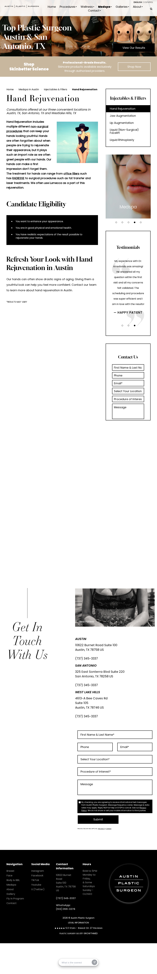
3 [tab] (128, 222)
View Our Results (134, 48)
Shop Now (134, 67)
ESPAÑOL (148, 2)
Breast (10, 871)
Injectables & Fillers (55, 89)
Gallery (10, 894)
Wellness (87, 6)
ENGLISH (138, 2)
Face (9, 875)
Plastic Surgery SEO (69, 933)
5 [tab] (141, 222)
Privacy (101, 829)
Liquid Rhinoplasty (122, 140)
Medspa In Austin (29, 89)
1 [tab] (116, 222)
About (137, 6)
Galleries (122, 6)
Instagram (37, 871)
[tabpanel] (128, 187)
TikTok (35, 880)
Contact (93, 10)
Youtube (36, 885)
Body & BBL (13, 880)
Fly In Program (15, 898)
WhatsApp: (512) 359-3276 (65, 907)
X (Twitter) (37, 889)
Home (52, 6)
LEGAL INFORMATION (78, 922)
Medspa (104, 6)
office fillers (71, 173)
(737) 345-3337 (86, 658)
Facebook (37, 875)
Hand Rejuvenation (122, 109)
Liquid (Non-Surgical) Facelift (124, 131)
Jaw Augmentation (123, 116)
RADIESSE (18, 178)
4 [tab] (134, 222)
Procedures (67, 6)
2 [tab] (122, 222)
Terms (108, 829)
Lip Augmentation (122, 123)
